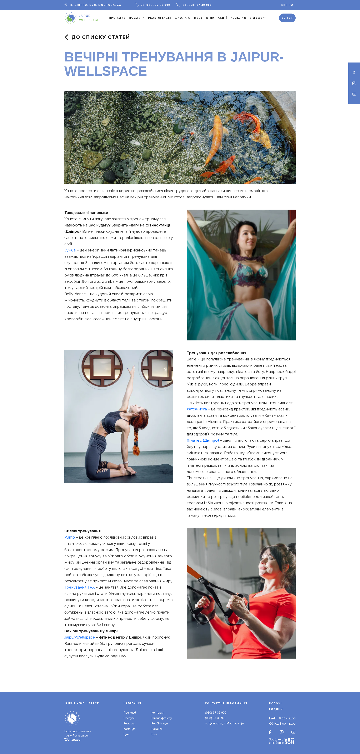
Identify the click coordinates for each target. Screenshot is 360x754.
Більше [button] (256, 17)
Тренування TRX (79, 587)
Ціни (210, 17)
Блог (154, 734)
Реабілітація (159, 17)
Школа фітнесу (189, 17)
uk (283, 5)
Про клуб (117, 17)
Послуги (137, 17)
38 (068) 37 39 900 (197, 5)
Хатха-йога (197, 409)
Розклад (238, 17)
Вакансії (156, 728)
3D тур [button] (287, 18)
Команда (130, 728)
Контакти (157, 712)
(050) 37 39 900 (215, 712)
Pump (69, 537)
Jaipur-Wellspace (79, 637)
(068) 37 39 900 (215, 718)
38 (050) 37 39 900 (155, 5)
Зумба (70, 250)
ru (291, 5)
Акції (222, 17)
